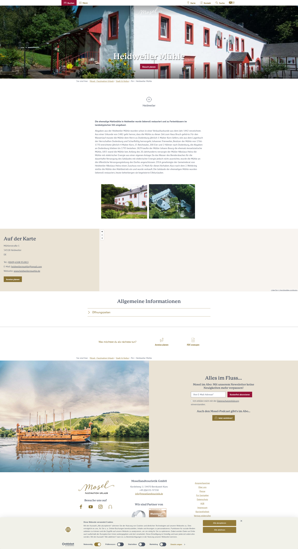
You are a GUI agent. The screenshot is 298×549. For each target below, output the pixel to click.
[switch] (120, 544)
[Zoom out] (102, 235)
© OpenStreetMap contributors (287, 290)
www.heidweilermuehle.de (27, 270)
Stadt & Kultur (122, 81)
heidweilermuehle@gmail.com (26, 266)
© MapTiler (274, 290)
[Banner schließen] (241, 521)
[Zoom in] (102, 231)
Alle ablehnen (219, 530)
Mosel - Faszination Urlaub (102, 81)
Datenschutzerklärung (228, 400)
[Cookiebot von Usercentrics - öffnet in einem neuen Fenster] (68, 544)
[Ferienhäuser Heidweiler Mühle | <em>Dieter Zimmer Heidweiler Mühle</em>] (124, 201)
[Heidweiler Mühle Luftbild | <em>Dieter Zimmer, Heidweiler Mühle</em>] (172, 201)
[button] (69, 3)
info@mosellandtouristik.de (149, 493)
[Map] (198, 260)
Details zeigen (176, 544)
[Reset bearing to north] (102, 238)
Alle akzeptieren (219, 523)
